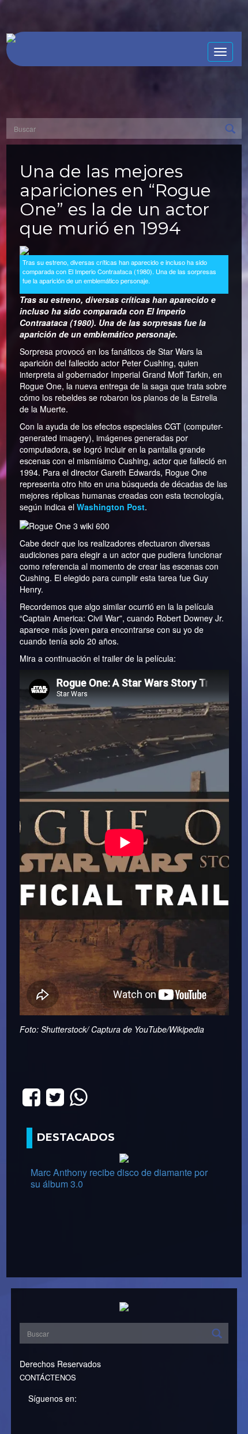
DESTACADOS (76, 1137)
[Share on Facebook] (31, 1095)
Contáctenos (48, 1377)
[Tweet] (55, 1095)
